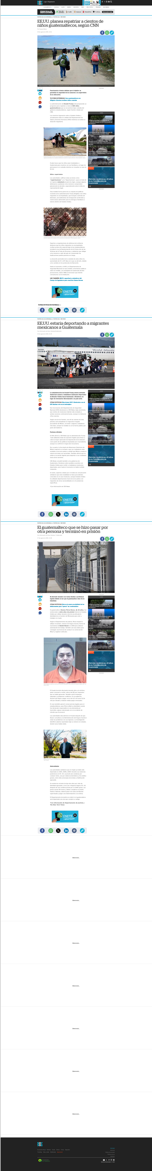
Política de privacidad (110, 1152)
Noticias (56, 7)
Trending (98, 7)
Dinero (69, 7)
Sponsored (60, 1152)
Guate (63, 7)
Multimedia (53, 1152)
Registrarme (51, 1)
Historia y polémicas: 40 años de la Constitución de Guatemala (101, 181)
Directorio (112, 1156)
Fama (82, 7)
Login (45, 1)
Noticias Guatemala (44, 17)
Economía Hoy (47, 7)
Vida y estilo (89, 7)
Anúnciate (112, 1148)
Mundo (63, 17)
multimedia (106, 7)
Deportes (76, 7)
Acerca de (112, 1150)
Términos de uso (111, 1154)
